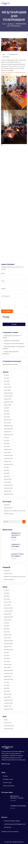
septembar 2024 (8, 434)
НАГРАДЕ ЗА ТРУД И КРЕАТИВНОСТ (14, 343)
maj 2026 (6, 378)
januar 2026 (7, 390)
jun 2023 (6, 467)
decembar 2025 (8, 393)
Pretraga (6, 317)
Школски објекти (9, 513)
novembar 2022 (8, 488)
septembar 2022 (8, 494)
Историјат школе (8, 779)
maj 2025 (6, 411)
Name (3, 273)
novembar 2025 (8, 396)
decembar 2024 (8, 425)
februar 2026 (7, 387)
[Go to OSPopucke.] (4, 24)
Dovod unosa (7, 722)
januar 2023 (7, 482)
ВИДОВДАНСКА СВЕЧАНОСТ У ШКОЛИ (16, 535)
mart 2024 (7, 446)
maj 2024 (6, 440)
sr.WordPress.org (8, 728)
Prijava (6, 719)
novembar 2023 (8, 458)
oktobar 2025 (7, 399)
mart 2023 (7, 476)
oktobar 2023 (7, 461)
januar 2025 (7, 422)
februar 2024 (7, 449)
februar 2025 (7, 420)
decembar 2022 (8, 485)
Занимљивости (8, 507)
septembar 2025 (8, 402)
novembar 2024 (8, 428)
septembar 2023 (8, 464)
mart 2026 (7, 384)
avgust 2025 (7, 405)
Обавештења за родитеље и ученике (14, 510)
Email (3, 281)
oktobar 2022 (7, 491)
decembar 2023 (8, 455)
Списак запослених (8, 785)
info (4, 54)
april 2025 (6, 414)
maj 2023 (6, 470)
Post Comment (7, 311)
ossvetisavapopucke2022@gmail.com (14, 824)
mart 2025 (7, 417)
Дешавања (5, 57)
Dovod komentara (9, 725)
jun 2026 (6, 375)
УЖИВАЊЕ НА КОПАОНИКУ (11, 340)
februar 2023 (7, 479)
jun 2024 (6, 437)
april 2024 (6, 443)
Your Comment (5, 296)
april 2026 (6, 381)
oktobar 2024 (7, 431)
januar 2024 (7, 452)
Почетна (5, 776)
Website (3, 288)
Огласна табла (7, 782)
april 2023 (6, 473)
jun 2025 (6, 408)
